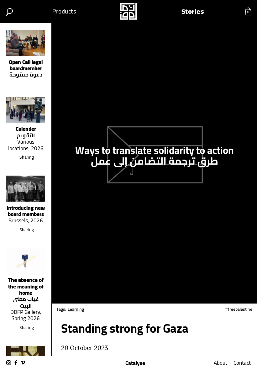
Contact (242, 363)
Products (64, 11)
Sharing (26, 157)
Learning (76, 309)
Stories (192, 11)
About (220, 363)
